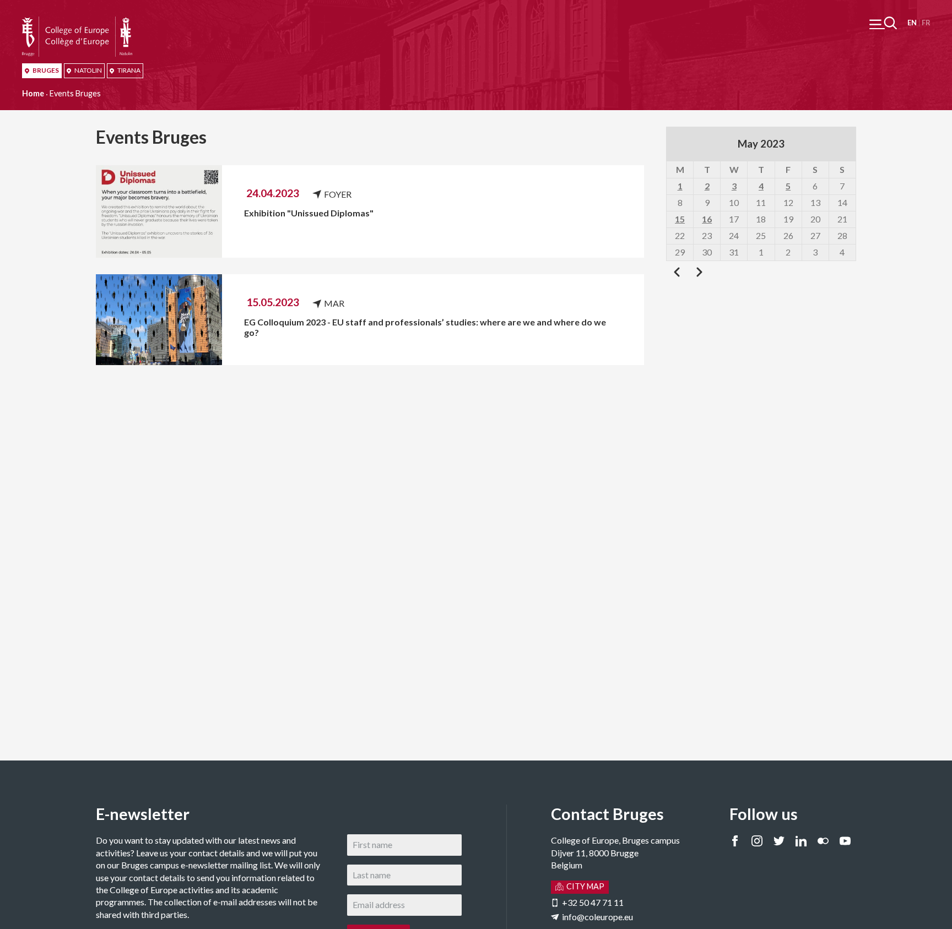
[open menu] (883, 23)
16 (707, 219)
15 (680, 219)
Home (33, 93)
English (912, 22)
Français (926, 22)
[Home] (77, 22)
